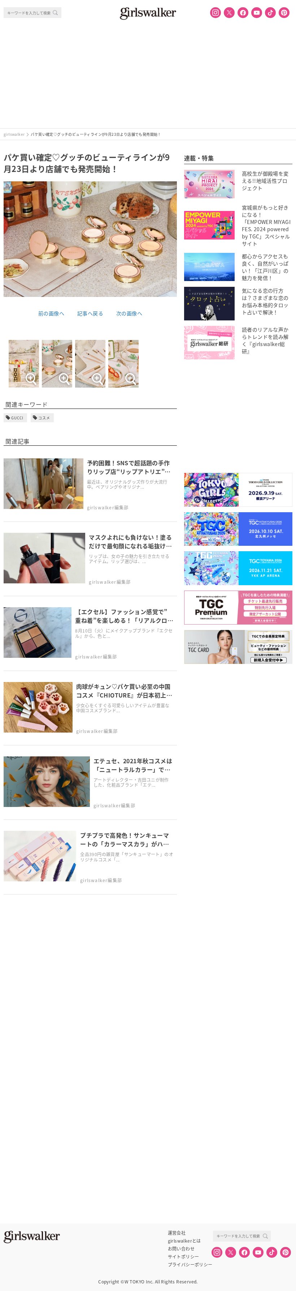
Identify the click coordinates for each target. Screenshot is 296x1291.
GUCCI (17, 417)
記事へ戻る (90, 313)
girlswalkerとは (184, 1241)
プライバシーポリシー (190, 1264)
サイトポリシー (183, 1257)
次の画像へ (129, 313)
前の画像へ (51, 313)
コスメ (44, 417)
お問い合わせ (181, 1249)
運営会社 (177, 1233)
